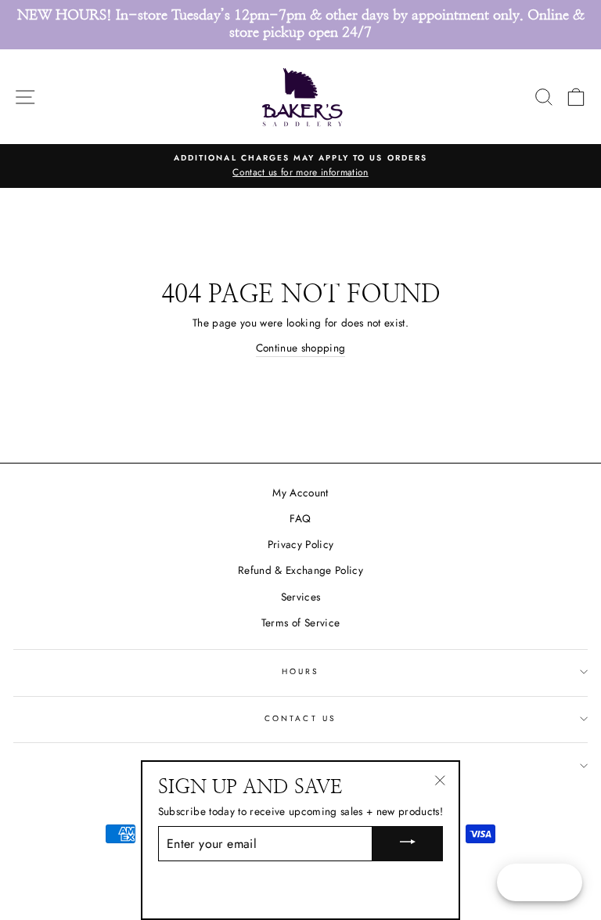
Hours (300, 671)
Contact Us (300, 718)
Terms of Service (300, 622)
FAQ (300, 518)
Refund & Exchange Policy (300, 570)
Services (301, 596)
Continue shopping (301, 347)
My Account (300, 492)
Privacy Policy (301, 544)
